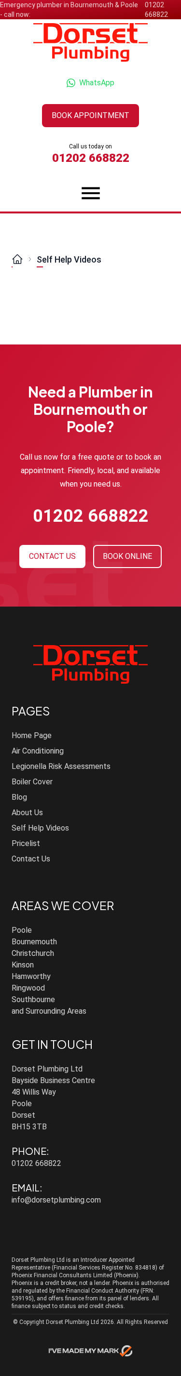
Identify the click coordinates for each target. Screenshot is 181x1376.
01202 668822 (156, 9)
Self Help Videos (69, 259)
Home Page (32, 735)
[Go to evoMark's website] (91, 1351)
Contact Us (31, 858)
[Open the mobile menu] (91, 193)
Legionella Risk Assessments (61, 766)
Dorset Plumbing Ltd (72, 1322)
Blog (19, 797)
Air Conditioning (38, 750)
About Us (27, 812)
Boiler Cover (32, 781)
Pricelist (26, 843)
